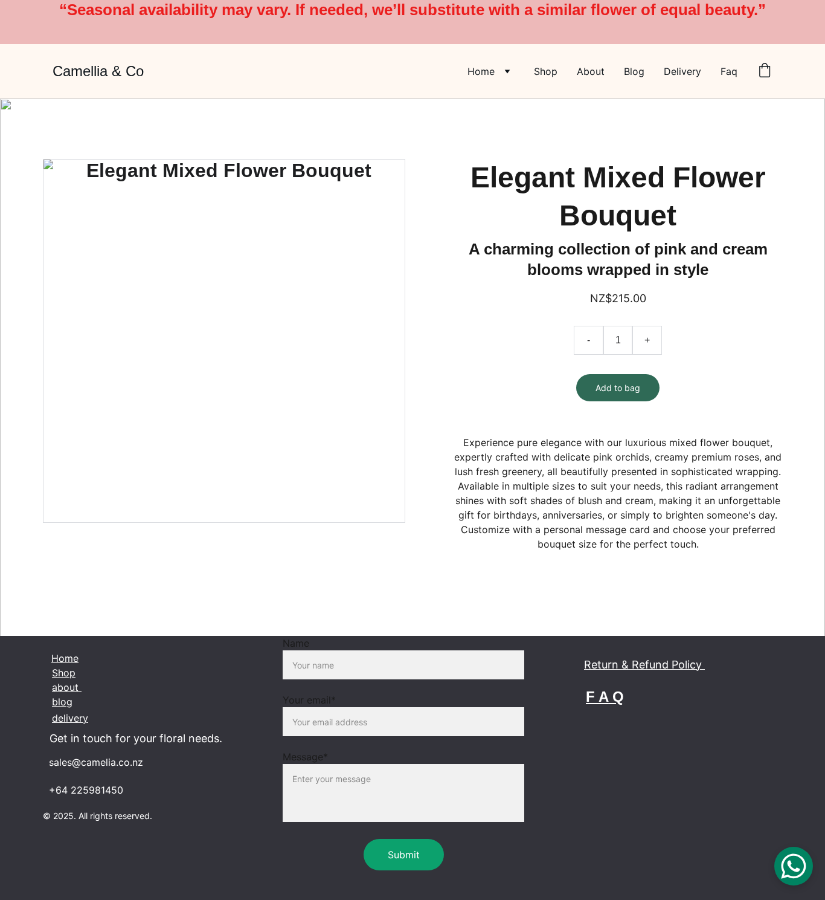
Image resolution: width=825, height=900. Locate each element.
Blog (634, 71)
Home (481, 71)
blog (62, 702)
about (67, 687)
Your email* (309, 700)
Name (296, 643)
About (591, 71)
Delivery (682, 71)
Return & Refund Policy (644, 664)
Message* (305, 757)
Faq (729, 71)
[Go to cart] (764, 71)
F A (597, 696)
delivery (70, 718)
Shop (545, 71)
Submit (404, 855)
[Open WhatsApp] (793, 866)
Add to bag (617, 388)
